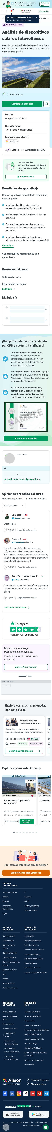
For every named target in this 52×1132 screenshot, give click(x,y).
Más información (11, 821)
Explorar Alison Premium (26, 667)
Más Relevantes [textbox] (10, 505)
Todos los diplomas (31, 945)
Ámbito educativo (30, 910)
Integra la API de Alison (32, 1034)
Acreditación (29, 936)
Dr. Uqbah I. (17, 515)
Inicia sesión (44, 11)
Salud (26, 901)
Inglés (5, 914)
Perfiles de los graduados (33, 959)
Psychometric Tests (10, 1029)
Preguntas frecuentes (40, 1080)
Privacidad (12, 1122)
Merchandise (29, 1065)
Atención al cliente (38, 1084)
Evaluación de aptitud (10, 1034)
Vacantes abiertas (9, 957)
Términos (19, 1122)
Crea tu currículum (9, 1012)
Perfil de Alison (29, 1021)
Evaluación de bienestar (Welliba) (11, 1042)
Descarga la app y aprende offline (36, 1030)
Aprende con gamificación (34, 1039)
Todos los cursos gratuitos (34, 950)
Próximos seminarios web (33, 1060)
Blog (4, 974)
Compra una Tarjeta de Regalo (35, 972)
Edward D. (16, 539)
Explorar (2, 11)
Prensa (5, 979)
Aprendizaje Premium (32, 968)
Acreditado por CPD (35, 150)
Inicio (4, 18)
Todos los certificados (32, 941)
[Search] (5, 9)
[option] (26, 658)
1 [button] (22, 678)
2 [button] (30, 678)
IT (25, 892)
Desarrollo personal (10, 892)
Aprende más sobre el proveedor (21, 479)
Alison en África (8, 983)
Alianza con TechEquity (33, 1048)
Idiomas (6, 901)
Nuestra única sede (10, 953)
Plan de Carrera (8, 1024)
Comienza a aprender (22, 104)
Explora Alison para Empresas (26, 873)
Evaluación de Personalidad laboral (11, 1050)
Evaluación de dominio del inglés (11, 1057)
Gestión (5, 897)
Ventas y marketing (31, 906)
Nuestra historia (9, 936)
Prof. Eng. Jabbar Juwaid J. (25, 576)
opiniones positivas (17, 118)
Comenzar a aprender (26, 821)
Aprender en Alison (10, 970)
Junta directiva (8, 941)
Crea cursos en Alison (32, 1025)
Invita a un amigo (30, 1044)
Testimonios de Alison (32, 954)
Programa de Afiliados (32, 1016)
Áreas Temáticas (30, 963)
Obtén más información (21, 751)
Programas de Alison (10, 988)
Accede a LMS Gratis (32, 1012)
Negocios (27, 897)
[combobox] (13, 505)
